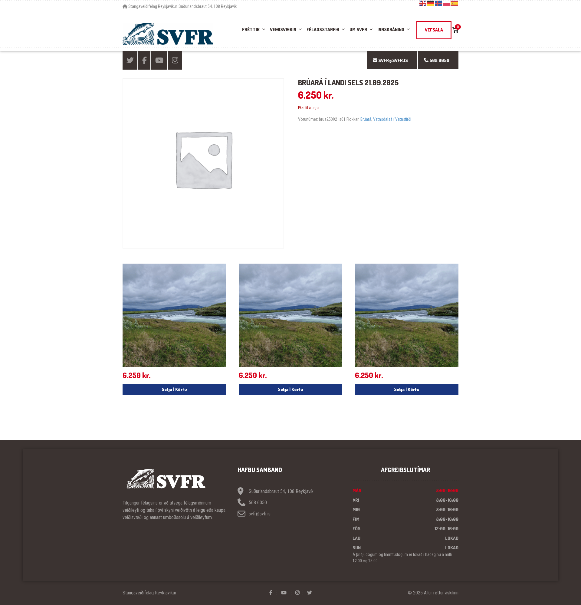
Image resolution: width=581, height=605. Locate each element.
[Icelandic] (439, 3)
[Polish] (447, 3)
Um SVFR (358, 29)
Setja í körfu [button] (174, 389)
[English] (423, 3)
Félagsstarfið (323, 29)
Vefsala (434, 30)
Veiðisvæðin (283, 29)
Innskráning (390, 29)
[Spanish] (454, 3)
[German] (431, 3)
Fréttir (251, 29)
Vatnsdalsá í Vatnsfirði (392, 119)
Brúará (365, 119)
